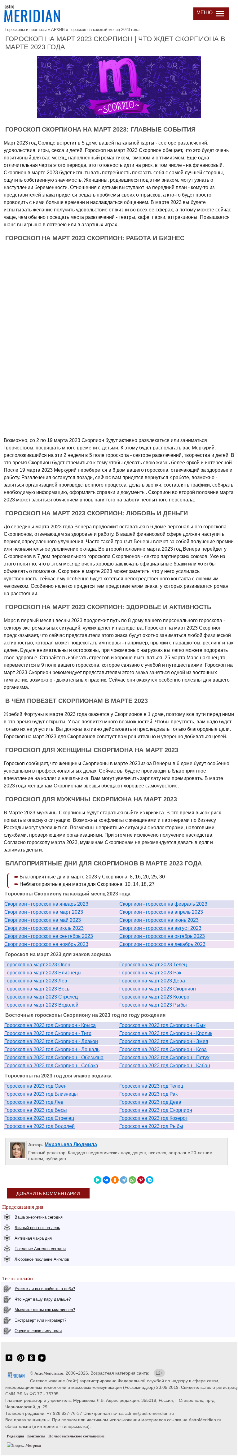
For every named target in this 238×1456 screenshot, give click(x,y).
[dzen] (41, 1361)
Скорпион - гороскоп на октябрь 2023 (162, 936)
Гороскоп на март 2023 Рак (150, 972)
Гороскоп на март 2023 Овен (37, 964)
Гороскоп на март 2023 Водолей (41, 1005)
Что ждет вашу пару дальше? (43, 1299)
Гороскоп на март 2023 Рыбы (153, 1005)
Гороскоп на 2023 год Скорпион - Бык (162, 1025)
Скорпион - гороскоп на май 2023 (42, 920)
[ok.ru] (31, 1361)
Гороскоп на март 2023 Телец (153, 964)
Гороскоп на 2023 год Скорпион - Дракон (51, 1041)
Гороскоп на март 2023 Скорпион (157, 988)
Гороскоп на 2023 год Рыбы (151, 1126)
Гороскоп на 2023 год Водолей (39, 1126)
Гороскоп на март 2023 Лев (35, 980)
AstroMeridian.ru (48, 1373)
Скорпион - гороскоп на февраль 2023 (163, 904)
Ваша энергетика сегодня (39, 1217)
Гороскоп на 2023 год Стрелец (39, 1118)
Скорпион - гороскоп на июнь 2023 (159, 920)
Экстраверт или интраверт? (40, 1320)
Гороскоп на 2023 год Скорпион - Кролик (165, 1033)
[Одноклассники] (115, 1180)
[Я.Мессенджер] (97, 1180)
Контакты (36, 1436)
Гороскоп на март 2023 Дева (152, 980)
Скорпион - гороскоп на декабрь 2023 (162, 944)
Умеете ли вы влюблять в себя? (45, 1288)
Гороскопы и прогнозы (25, 29)
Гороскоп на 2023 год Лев (34, 1102)
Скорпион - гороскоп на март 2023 (43, 912)
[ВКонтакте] (106, 1180)
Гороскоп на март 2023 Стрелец (41, 996)
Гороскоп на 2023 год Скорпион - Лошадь (51, 1049)
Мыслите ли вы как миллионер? (45, 1309)
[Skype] (149, 1180)
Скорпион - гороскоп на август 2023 (160, 928)
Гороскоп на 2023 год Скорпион (155, 1110)
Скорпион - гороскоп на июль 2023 (44, 928)
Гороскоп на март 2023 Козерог (155, 996)
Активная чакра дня (33, 1238)
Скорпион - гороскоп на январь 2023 (46, 904)
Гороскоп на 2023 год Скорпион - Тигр (47, 1033)
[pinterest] (20, 1361)
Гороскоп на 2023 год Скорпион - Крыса (50, 1025)
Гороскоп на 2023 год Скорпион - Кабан (164, 1065)
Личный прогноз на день (37, 1227)
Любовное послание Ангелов (42, 1259)
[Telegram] (123, 1180)
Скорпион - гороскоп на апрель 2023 (161, 912)
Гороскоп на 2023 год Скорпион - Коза (163, 1049)
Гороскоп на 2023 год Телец (151, 1086)
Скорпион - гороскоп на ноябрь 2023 (46, 944)
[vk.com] (9, 1361)
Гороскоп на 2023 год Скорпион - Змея (163, 1041)
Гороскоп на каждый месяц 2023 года (104, 29)
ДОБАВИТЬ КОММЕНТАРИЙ (48, 1193)
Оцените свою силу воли (38, 1330)
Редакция (15, 1436)
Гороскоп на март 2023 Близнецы (43, 972)
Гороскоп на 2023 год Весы (35, 1110)
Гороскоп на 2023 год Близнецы (41, 1094)
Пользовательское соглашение (76, 1436)
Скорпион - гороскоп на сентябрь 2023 (48, 936)
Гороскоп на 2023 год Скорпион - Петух (164, 1057)
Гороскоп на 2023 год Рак (148, 1094)
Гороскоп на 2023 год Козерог (153, 1118)
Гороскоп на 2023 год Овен (35, 1086)
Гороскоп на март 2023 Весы (37, 988)
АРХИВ (58, 29)
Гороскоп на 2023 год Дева (150, 1102)
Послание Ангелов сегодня (40, 1248)
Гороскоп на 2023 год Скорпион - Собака (51, 1065)
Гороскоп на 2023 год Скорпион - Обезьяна (54, 1057)
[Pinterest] (141, 1180)
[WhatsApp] (132, 1180)
